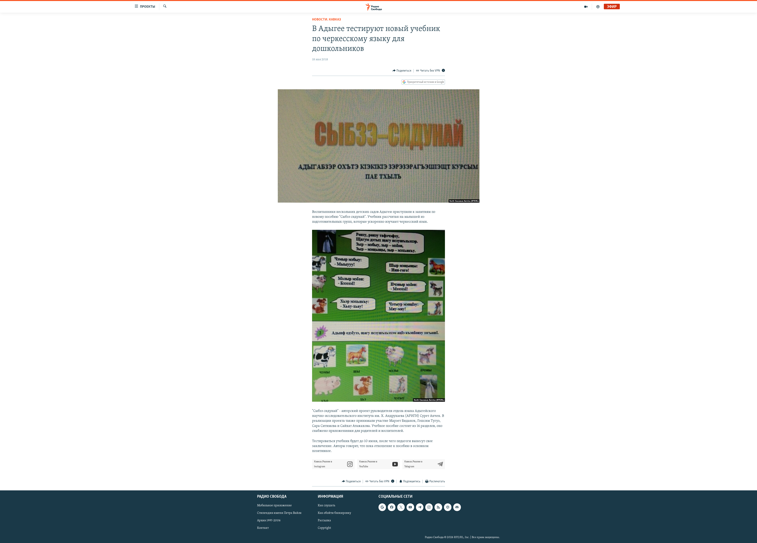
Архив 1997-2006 (269, 520)
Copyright (324, 528)
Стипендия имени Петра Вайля (279, 513)
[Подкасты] (447, 507)
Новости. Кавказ (326, 19)
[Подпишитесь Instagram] (429, 507)
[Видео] (586, 7)
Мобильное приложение (274, 505)
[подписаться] (457, 507)
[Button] (401, 70)
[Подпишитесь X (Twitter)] (401, 507)
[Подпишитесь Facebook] (391, 507)
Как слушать (326, 505)
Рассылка (324, 520)
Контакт (263, 528)
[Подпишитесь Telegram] (419, 507)
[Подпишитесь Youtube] (410, 507)
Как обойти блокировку (334, 513)
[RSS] (438, 507)
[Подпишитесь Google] (382, 507)
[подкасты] (598, 7)
